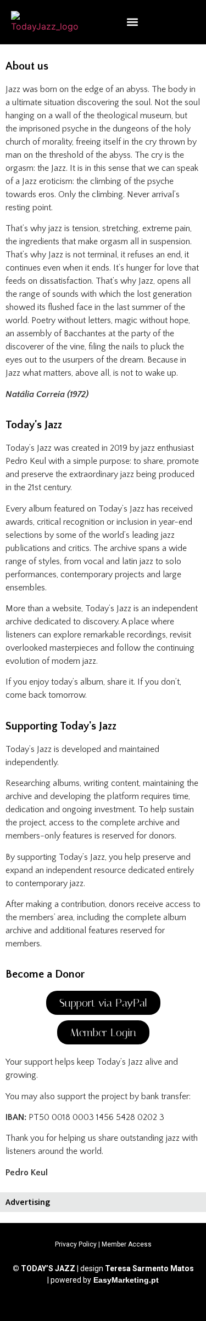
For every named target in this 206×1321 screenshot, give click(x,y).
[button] (133, 22)
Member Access (127, 1244)
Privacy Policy (76, 1244)
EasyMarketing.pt (125, 1280)
